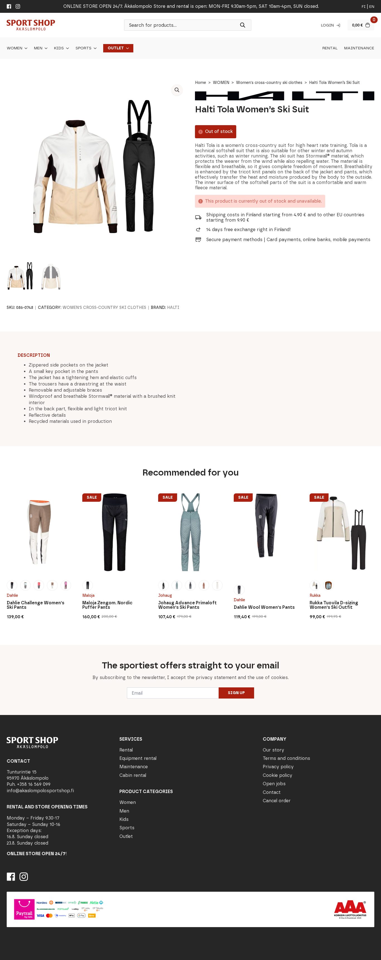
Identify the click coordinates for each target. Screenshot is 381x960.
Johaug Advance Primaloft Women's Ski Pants (187, 605)
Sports (83, 48)
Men (38, 48)
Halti (173, 307)
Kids (59, 48)
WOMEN (221, 82)
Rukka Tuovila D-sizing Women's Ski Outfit (334, 605)
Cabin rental (132, 775)
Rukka (315, 595)
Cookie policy (277, 775)
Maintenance (359, 48)
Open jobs (274, 783)
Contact (272, 792)
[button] (177, 90)
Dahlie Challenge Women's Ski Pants (35, 605)
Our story (273, 750)
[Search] (242, 25)
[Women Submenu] (24, 48)
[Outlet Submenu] (126, 48)
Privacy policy (278, 766)
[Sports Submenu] (94, 48)
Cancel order (277, 800)
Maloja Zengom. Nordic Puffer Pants (107, 605)
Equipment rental (137, 758)
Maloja (88, 595)
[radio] (12, 585)
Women (14, 48)
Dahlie (12, 595)
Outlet (116, 48)
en (371, 6)
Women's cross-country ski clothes (269, 82)
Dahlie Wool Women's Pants (264, 607)
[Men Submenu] (44, 48)
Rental (329, 48)
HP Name (6, 649)
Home (200, 82)
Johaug (165, 595)
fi (364, 6)
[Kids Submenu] (66, 48)
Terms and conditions (286, 758)
